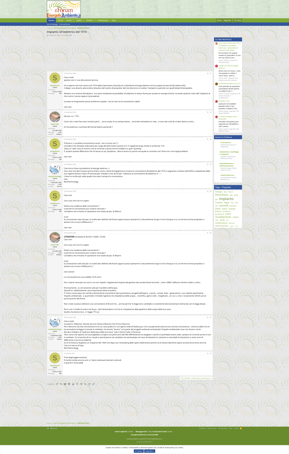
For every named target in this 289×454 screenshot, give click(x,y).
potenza (218, 211)
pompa (232, 208)
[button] (73, 20)
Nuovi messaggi (52, 24)
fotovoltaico (221, 194)
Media (79, 20)
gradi (236, 195)
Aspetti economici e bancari (228, 80)
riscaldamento (223, 216)
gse (216, 199)
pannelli (223, 205)
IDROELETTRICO (224, 131)
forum (230, 192)
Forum (51, 20)
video (236, 226)
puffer (228, 214)
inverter (219, 202)
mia (232, 202)
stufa (222, 220)
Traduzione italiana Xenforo (144, 442)
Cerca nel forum (64, 24)
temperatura (221, 223)
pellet (218, 208)
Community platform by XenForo (144, 439)
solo (216, 220)
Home (236, 428)
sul (227, 220)
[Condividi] (207, 73)
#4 (211, 164)
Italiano (54, 428)
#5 (211, 191)
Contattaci (202, 428)
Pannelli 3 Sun (224, 101)
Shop (114, 20)
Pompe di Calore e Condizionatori (225, 97)
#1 (211, 73)
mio (236, 202)
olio (216, 206)
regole (232, 226)
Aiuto (231, 428)
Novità (68, 20)
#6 (211, 233)
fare (225, 192)
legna (226, 202)
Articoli (60, 20)
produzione (219, 214)
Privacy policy (222, 428)
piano (224, 208)
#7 (211, 317)
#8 (211, 353)
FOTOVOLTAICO (224, 62)
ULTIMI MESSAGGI (223, 39)
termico (232, 223)
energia (218, 191)
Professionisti (103, 20)
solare (235, 217)
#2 (211, 112)
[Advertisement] (114, 53)
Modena (59, 134)
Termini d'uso (212, 428)
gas (231, 195)
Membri (89, 20)
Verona (59, 186)
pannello (233, 206)
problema (226, 211)
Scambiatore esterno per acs (230, 83)
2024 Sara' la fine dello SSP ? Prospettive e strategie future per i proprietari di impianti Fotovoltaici (230, 46)
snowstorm (52, 35)
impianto (226, 198)
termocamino (221, 225)
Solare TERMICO (224, 113)
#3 (211, 139)
